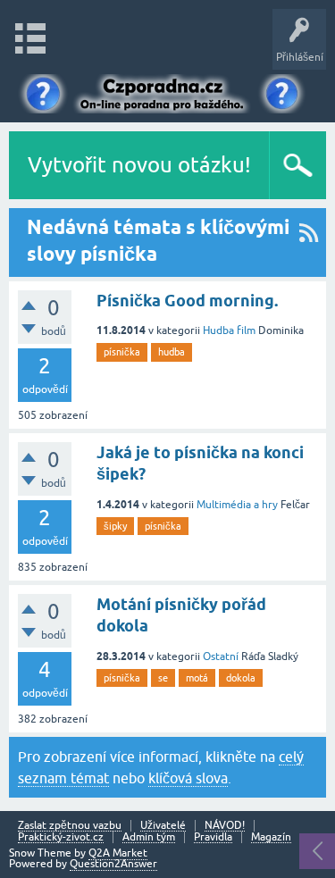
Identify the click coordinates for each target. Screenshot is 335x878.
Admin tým (148, 837)
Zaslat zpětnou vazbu (69, 826)
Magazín (271, 837)
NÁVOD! (225, 826)
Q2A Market (117, 853)
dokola (240, 678)
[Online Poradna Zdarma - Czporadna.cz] (167, 91)
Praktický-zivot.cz (61, 837)
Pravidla (213, 837)
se (163, 678)
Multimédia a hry (237, 504)
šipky (115, 526)
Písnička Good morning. (187, 300)
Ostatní (221, 656)
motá (197, 678)
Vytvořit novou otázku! (139, 165)
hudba (171, 352)
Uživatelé (163, 826)
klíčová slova (188, 778)
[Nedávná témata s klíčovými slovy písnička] (308, 242)
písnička (122, 352)
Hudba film (229, 330)
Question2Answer (113, 863)
